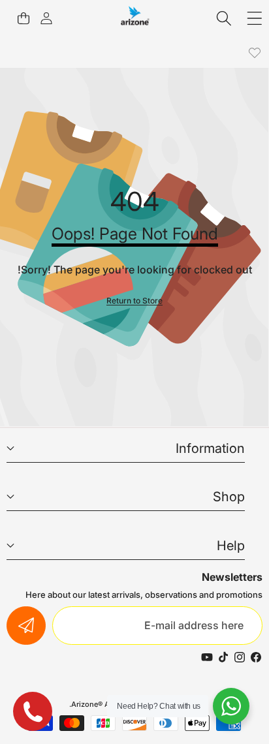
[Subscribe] (26, 625)
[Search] (224, 18)
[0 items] (23, 18)
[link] (254, 53)
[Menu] (254, 18)
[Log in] (46, 18)
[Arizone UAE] (135, 17)
